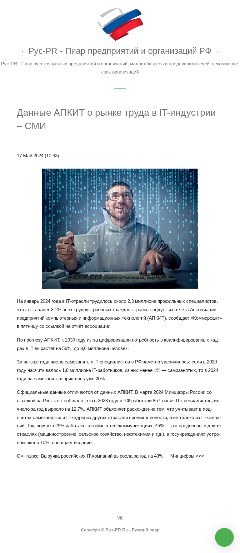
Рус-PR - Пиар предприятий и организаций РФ (120, 51)
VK (120, 518)
